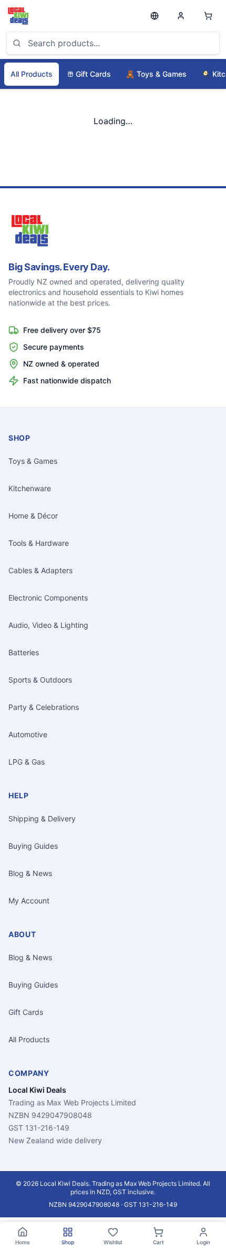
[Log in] (180, 15)
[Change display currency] (154, 15)
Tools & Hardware (38, 542)
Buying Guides (33, 845)
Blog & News (30, 873)
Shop (67, 1242)
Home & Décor (33, 515)
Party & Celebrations (43, 707)
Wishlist (113, 1242)
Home (22, 1242)
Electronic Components (48, 597)
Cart (158, 1242)
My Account (28, 900)
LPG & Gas (26, 761)
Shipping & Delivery (42, 818)
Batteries (23, 652)
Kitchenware (29, 488)
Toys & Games (156, 73)
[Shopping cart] (208, 15)
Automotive (27, 734)
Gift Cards (93, 73)
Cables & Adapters (40, 570)
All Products (32, 73)
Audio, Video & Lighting (48, 625)
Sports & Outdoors (40, 679)
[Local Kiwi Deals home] (17, 15)
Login (203, 1242)
